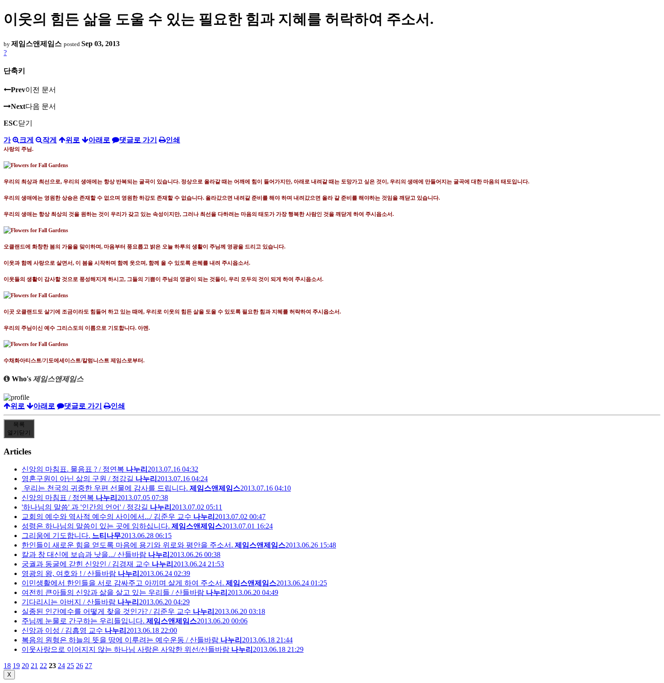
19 (16, 665)
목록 (19, 428)
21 (34, 665)
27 (88, 665)
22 (43, 665)
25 (70, 665)
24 (61, 665)
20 (25, 665)
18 (7, 665)
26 (79, 665)
